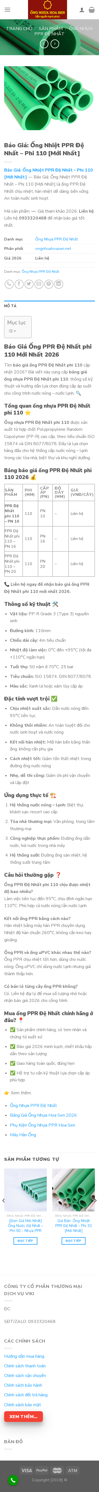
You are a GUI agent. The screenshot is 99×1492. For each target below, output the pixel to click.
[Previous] (4, 1211)
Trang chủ (19, 29)
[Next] (95, 1211)
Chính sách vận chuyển (25, 1376)
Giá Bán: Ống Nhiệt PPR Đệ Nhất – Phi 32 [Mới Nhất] (73, 1225)
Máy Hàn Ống (23, 1135)
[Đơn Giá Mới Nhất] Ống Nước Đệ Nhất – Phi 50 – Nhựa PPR (25, 1225)
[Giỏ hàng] (92, 10)
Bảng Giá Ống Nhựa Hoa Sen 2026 (43, 1115)
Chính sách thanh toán (25, 1366)
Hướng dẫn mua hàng (24, 1356)
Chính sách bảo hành (23, 1385)
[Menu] (7, 9)
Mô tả (10, 306)
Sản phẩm (51, 29)
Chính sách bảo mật (22, 1405)
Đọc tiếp (25, 1241)
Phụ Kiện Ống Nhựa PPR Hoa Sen (42, 1125)
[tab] (49, 306)
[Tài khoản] (82, 10)
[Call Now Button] (13, 1480)
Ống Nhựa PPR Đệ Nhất (63, 31)
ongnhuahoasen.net (53, 248)
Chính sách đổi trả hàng (26, 1395)
